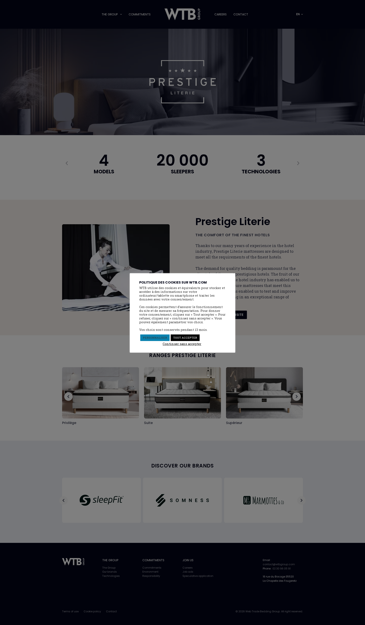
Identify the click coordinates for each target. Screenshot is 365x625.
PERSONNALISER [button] (155, 338)
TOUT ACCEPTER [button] (185, 338)
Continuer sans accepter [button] (182, 344)
